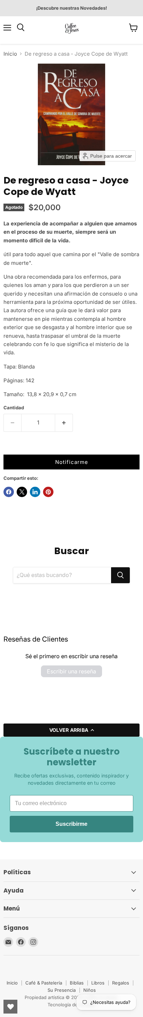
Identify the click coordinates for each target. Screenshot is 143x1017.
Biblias (77, 983)
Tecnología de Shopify (71, 1004)
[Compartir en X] (22, 492)
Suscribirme (71, 824)
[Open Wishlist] (10, 1007)
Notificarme (71, 462)
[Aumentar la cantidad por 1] (64, 423)
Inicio (10, 54)
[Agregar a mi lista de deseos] (10, 448)
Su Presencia (62, 990)
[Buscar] (120, 575)
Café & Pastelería (43, 983)
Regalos (120, 983)
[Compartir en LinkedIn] (35, 492)
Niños (89, 990)
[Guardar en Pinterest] (48, 492)
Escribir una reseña (71, 671)
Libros (97, 983)
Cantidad (13, 407)
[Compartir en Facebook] (8, 492)
